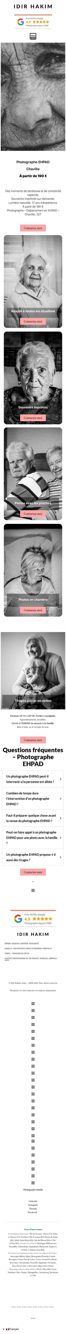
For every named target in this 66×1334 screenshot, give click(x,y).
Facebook (33, 1212)
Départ (8, 943)
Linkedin (33, 1201)
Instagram (33, 1205)
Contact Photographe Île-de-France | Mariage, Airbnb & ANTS (31, 959)
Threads (33, 1208)
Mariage (16, 943)
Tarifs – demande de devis (17, 953)
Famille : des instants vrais (18, 948)
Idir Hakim (33, 1318)
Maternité (34, 943)
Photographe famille (33, 1189)
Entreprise (36, 948)
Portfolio (47, 948)
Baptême (24, 943)
